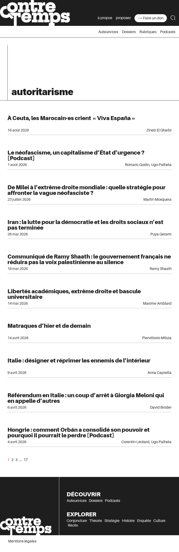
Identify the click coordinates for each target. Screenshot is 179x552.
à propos (105, 18)
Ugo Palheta (161, 165)
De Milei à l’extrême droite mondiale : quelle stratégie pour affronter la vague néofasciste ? (86, 190)
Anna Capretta (160, 373)
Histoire (128, 521)
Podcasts (167, 32)
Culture (159, 521)
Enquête (144, 521)
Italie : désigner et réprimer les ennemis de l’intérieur (78, 360)
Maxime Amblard (157, 303)
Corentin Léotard (135, 442)
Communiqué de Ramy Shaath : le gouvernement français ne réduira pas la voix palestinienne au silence (89, 259)
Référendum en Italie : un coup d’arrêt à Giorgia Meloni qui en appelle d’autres (85, 398)
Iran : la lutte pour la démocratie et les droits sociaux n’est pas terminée (85, 225)
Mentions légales (22, 541)
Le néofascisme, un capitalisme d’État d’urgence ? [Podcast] (76, 155)
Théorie (95, 521)
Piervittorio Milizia (157, 338)
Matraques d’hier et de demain (49, 326)
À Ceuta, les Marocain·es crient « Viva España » (71, 118)
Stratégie (112, 521)
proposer (123, 18)
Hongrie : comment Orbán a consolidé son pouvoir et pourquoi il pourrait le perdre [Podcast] (78, 432)
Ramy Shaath (161, 269)
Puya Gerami (161, 234)
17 (26, 460)
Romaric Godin (137, 165)
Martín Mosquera (157, 199)
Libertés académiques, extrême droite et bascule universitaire (74, 294)
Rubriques (147, 32)
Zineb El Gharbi (159, 130)
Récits (73, 525)
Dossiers (129, 32)
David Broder (161, 407)
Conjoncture (77, 521)
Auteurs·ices (108, 32)
